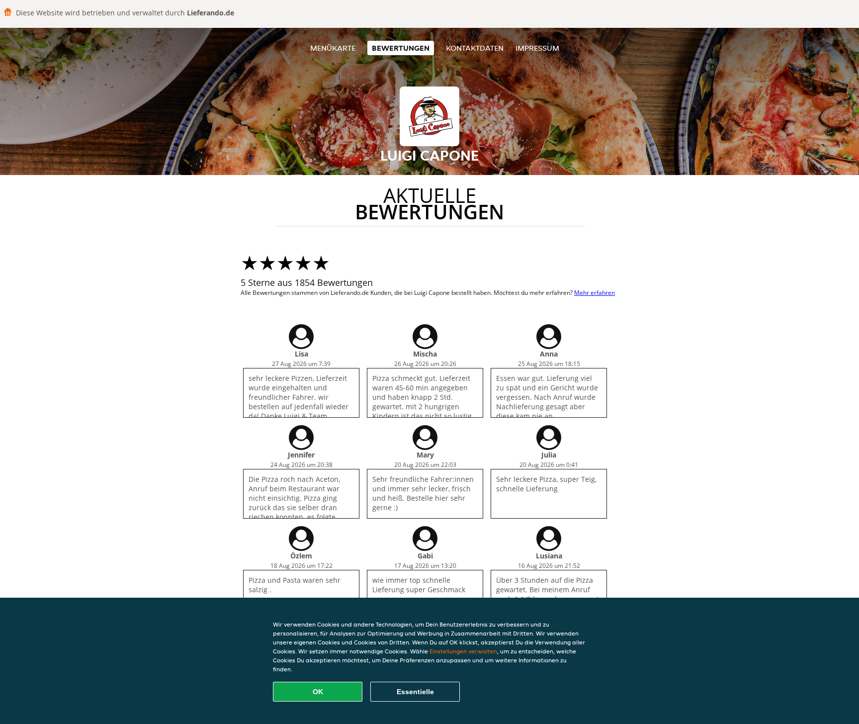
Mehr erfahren (594, 292)
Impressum (537, 48)
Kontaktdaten (475, 48)
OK (318, 692)
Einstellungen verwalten (463, 651)
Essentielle (415, 692)
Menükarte (332, 48)
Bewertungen (401, 48)
